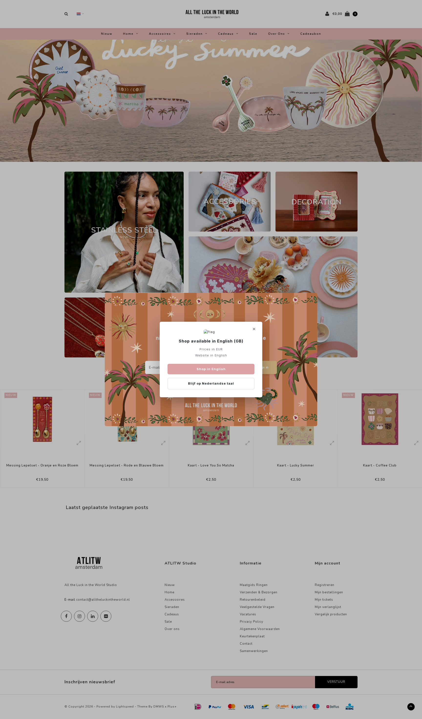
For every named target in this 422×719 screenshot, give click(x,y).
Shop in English (211, 369)
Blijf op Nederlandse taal (211, 383)
